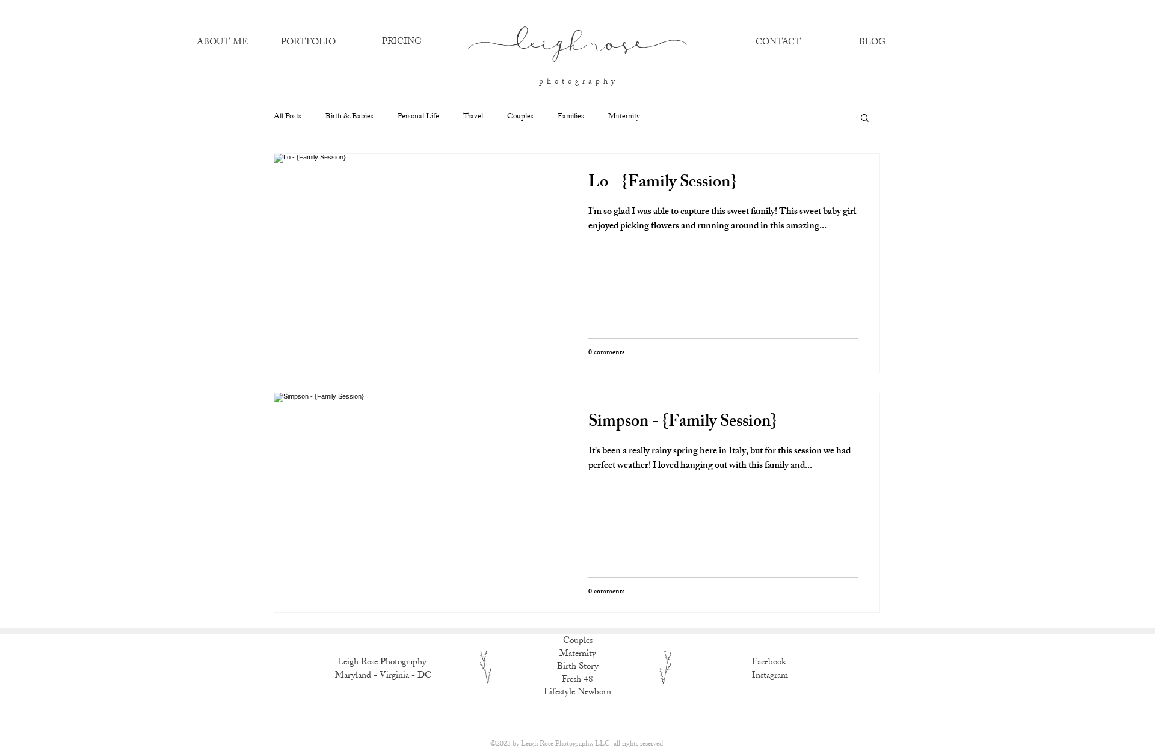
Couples (520, 117)
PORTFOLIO (308, 42)
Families (571, 117)
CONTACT (778, 42)
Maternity (624, 117)
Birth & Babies (349, 117)
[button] (864, 118)
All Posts (287, 117)
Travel (473, 117)
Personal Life (418, 117)
